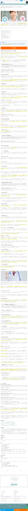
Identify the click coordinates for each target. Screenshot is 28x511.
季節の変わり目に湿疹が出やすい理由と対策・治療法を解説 (7, 421)
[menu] (27, 2)
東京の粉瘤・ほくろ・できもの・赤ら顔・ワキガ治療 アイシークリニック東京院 (7, 501)
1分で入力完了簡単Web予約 (18, 510)
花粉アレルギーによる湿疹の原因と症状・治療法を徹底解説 (7, 422)
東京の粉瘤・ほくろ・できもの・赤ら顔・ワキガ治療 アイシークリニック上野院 (7, 498)
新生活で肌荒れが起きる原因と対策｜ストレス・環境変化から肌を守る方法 (9, 425)
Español (24, 0)
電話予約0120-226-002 (4, 510)
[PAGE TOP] (27, 505)
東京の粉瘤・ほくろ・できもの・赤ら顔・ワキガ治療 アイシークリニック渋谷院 (20, 496)
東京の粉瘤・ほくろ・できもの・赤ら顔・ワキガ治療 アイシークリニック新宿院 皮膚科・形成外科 (7, 496)
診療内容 (15, 493)
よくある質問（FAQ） (3, 492)
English (26, 0)
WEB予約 (14, 47)
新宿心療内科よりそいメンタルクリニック (19, 500)
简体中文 (17, 0)
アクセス (2, 493)
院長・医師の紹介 (16, 492)
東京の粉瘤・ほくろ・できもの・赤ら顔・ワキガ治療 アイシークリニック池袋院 (20, 498)
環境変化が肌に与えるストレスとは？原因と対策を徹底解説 (7, 424)
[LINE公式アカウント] (26, 507)
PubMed (2, 432)
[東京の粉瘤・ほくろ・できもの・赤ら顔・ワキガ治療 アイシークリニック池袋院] (3, 2)
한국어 (19, 0)
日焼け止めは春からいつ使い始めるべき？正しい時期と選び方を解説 (8, 423)
